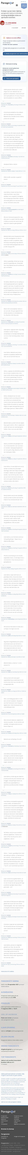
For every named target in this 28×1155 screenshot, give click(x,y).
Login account (17, 1121)
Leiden (6, 255)
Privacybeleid (4, 1124)
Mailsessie (3, 1119)
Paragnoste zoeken (18, 1116)
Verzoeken (16, 1119)
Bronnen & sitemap (7, 1129)
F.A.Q (2, 1122)
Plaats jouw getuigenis (12, 78)
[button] (17, 5)
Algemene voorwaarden (19, 1124)
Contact (15, 1122)
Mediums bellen (4, 1117)
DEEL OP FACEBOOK (9, 1014)
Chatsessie (16, 1117)
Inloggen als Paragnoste (19, 1136)
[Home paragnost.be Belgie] (7, 3)
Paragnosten (4, 1116)
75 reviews (4, 1064)
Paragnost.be (5, 1143)
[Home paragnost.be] (8, 1112)
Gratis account (4, 1121)
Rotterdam (5, 826)
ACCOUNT (24, 5)
